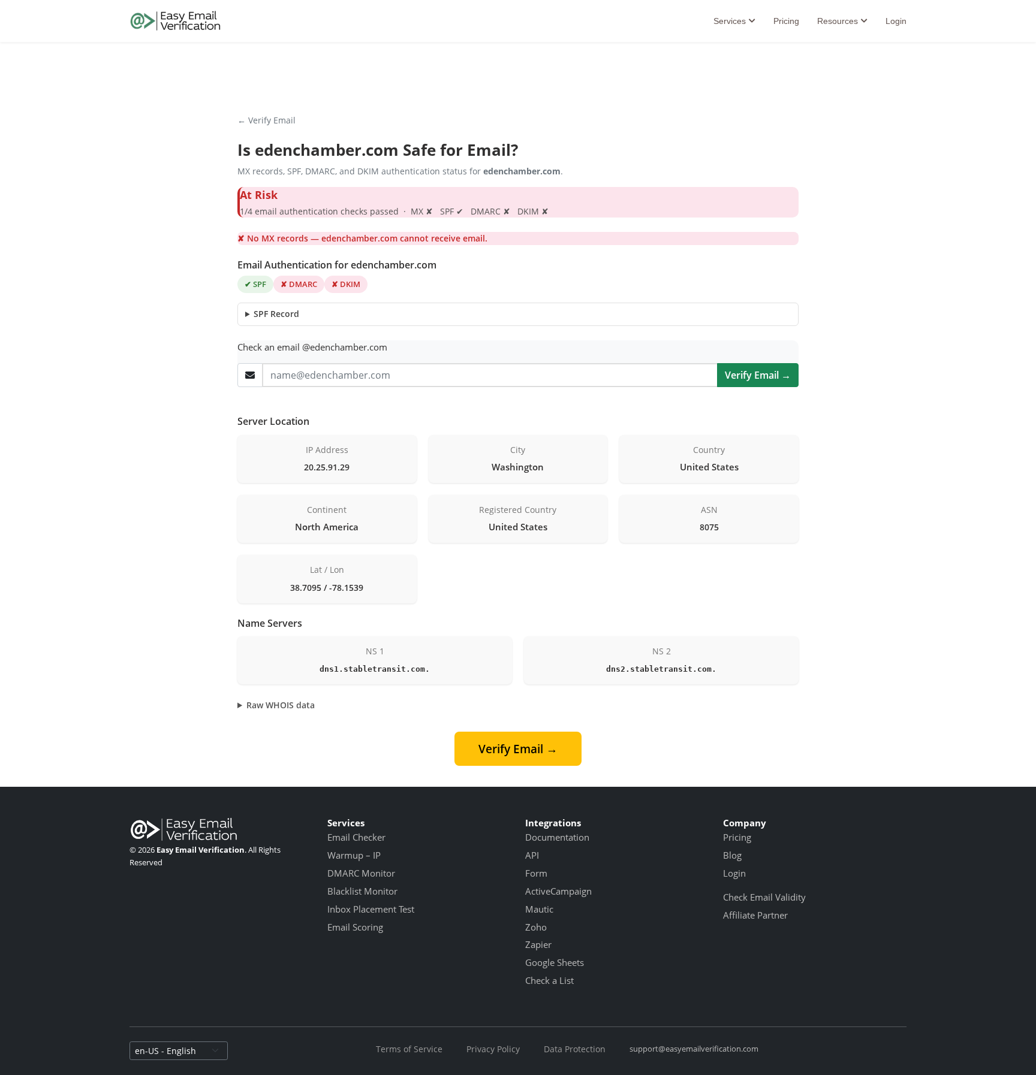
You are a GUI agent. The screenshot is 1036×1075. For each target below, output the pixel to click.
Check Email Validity (764, 897)
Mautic (539, 909)
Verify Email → (758, 375)
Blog (732, 855)
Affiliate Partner (755, 915)
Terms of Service (409, 1049)
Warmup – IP (354, 855)
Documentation (557, 837)
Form (536, 873)
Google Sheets (554, 962)
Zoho (536, 927)
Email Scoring (355, 927)
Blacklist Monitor (362, 891)
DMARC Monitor (361, 873)
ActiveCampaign (558, 891)
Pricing (786, 21)
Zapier (538, 944)
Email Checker (356, 837)
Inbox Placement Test (370, 909)
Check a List (549, 980)
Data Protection (575, 1049)
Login (896, 21)
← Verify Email (266, 120)
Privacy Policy (493, 1049)
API (532, 855)
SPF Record (276, 313)
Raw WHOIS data (280, 705)
